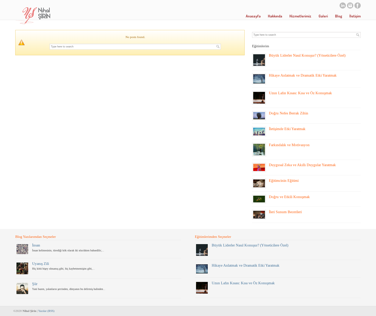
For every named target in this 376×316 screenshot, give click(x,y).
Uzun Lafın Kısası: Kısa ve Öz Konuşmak (300, 93)
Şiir (34, 284)
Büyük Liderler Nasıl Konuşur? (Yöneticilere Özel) (307, 55)
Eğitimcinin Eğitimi (284, 180)
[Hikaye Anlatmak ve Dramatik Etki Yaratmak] (259, 78)
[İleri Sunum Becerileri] (259, 215)
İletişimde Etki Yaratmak (287, 129)
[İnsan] (22, 249)
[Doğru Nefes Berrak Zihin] (259, 115)
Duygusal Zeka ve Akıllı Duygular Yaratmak (302, 165)
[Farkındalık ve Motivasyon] (259, 150)
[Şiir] (22, 288)
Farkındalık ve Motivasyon (289, 145)
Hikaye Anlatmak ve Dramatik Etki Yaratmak (303, 75)
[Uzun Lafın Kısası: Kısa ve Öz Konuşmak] (259, 98)
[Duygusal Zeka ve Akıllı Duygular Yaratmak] (259, 167)
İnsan (36, 245)
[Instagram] (350, 7)
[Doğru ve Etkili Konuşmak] (259, 199)
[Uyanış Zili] (22, 268)
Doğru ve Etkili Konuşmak (289, 197)
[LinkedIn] (343, 7)
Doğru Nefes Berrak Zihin (288, 113)
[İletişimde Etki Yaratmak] (259, 131)
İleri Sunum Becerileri (285, 212)
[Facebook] (357, 7)
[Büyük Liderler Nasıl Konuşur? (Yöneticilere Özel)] (259, 60)
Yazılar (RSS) (46, 310)
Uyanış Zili (40, 264)
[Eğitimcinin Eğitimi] (259, 183)
